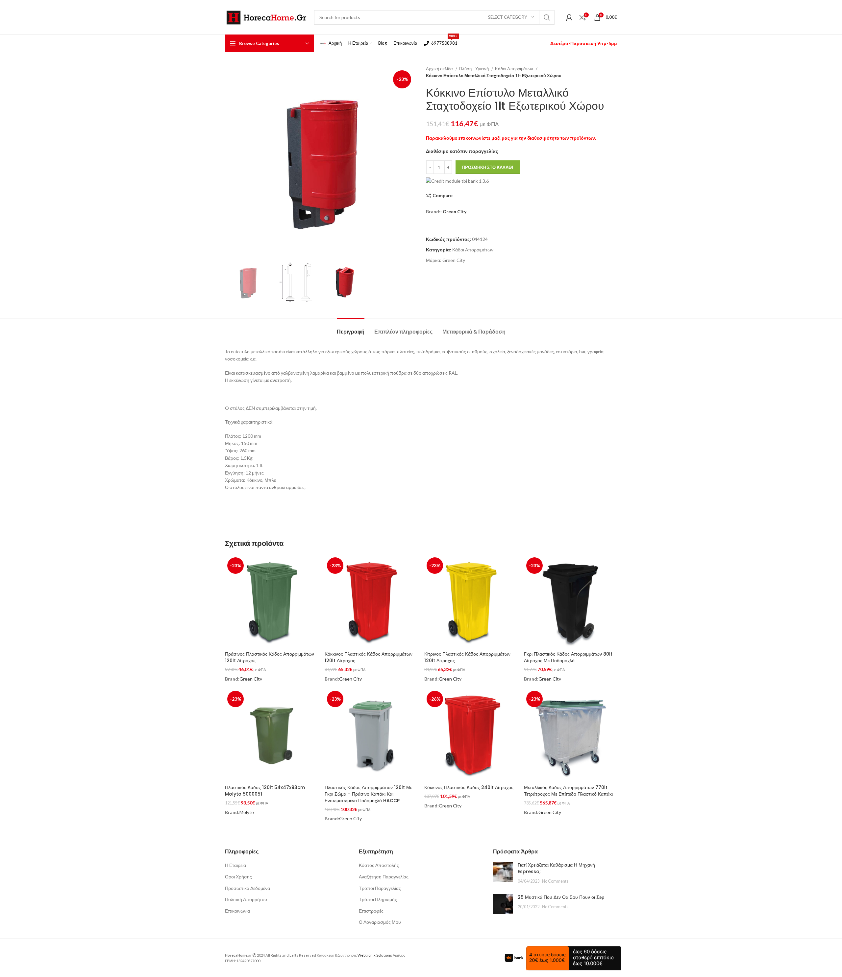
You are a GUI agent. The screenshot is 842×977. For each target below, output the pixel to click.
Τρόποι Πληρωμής (378, 899)
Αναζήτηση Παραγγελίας (384, 876)
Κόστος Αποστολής (379, 865)
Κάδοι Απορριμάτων (514, 68)
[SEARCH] (547, 17)
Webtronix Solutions (375, 955)
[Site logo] (266, 16)
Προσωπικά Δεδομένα (247, 888)
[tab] (350, 328)
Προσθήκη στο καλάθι (487, 167)
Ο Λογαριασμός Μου (380, 922)
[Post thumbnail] (503, 873)
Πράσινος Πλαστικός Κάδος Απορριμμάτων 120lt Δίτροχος (269, 657)
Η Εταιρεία (235, 865)
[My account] (569, 17)
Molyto (246, 812)
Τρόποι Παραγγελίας (380, 888)
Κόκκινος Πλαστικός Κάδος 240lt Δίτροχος (468, 787)
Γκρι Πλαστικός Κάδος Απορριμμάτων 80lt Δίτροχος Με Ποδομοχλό (568, 657)
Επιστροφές (371, 911)
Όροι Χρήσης (238, 876)
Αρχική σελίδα (440, 68)
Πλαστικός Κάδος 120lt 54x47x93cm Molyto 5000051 (265, 790)
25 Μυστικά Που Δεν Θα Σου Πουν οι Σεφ (561, 897)
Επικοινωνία (237, 911)
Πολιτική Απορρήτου (246, 899)
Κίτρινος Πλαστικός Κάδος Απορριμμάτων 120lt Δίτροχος (467, 657)
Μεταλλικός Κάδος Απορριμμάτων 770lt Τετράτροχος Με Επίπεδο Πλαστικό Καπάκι (568, 790)
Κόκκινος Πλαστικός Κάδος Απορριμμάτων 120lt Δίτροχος (368, 657)
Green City (454, 211)
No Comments (555, 881)
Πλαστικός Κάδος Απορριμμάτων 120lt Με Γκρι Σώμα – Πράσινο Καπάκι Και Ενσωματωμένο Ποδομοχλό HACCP (368, 793)
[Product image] (371, 601)
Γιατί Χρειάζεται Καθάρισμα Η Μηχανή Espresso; (556, 868)
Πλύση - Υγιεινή (474, 68)
